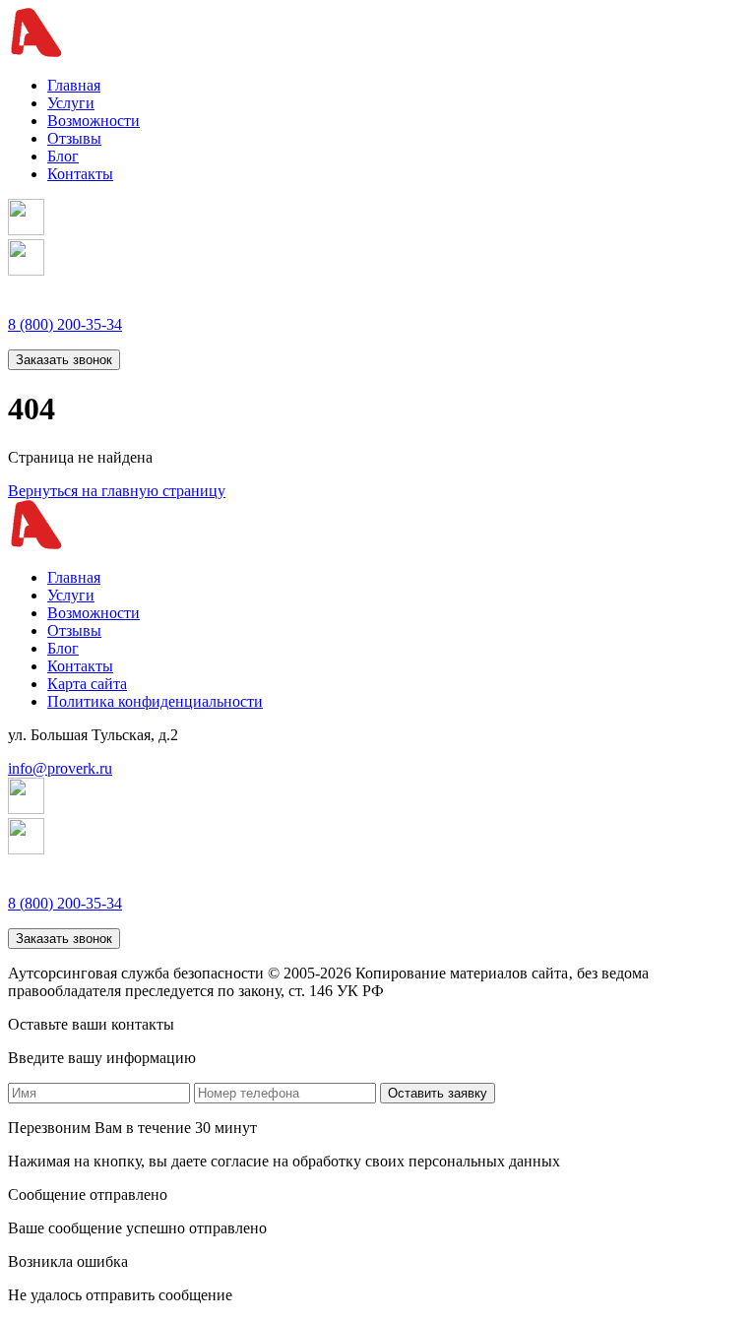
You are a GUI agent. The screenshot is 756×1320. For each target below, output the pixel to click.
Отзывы (74, 138)
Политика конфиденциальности (155, 701)
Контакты (80, 173)
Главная (73, 85)
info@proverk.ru (60, 768)
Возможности (93, 120)
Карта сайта (87, 683)
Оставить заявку (437, 1093)
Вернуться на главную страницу (116, 490)
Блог (63, 156)
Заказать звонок (64, 359)
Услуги (70, 102)
